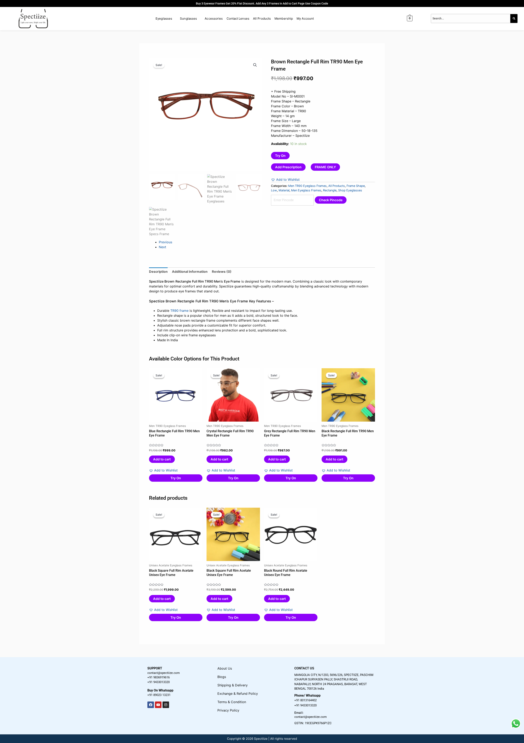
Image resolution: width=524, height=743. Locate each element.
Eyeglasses (164, 18)
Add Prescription (288, 167)
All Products (262, 18)
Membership (283, 18)
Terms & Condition (231, 702)
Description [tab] (158, 271)
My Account (305, 18)
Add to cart (162, 459)
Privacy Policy (228, 710)
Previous (165, 242)
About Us (224, 668)
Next (162, 247)
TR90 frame (179, 311)
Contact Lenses (238, 18)
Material (284, 190)
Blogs (221, 677)
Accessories (214, 18)
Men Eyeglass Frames (306, 190)
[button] (255, 65)
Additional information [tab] (190, 271)
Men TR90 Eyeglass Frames (307, 185)
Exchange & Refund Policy (237, 693)
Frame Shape (356, 185)
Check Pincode (330, 200)
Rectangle (330, 190)
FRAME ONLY (325, 167)
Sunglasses (188, 18)
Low (274, 190)
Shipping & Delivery (232, 685)
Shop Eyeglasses (350, 190)
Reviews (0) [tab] (222, 271)
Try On (280, 156)
